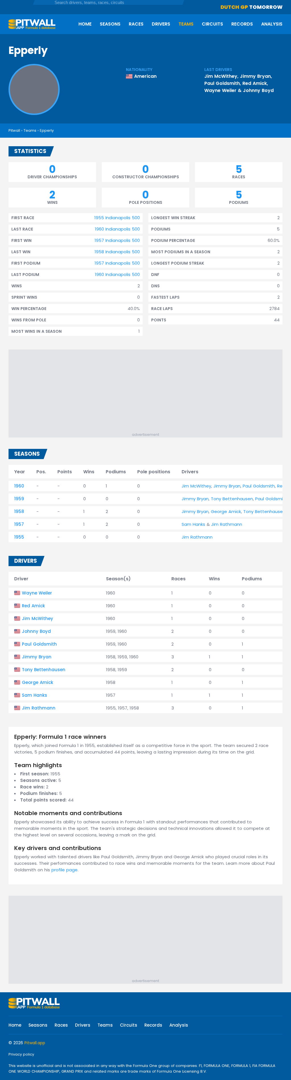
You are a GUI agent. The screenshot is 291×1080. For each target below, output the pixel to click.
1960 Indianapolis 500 (117, 229)
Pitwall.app (34, 1043)
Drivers (161, 24)
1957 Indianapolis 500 (117, 240)
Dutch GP (234, 7)
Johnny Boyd (258, 90)
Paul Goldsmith (222, 83)
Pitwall (14, 130)
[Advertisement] (148, 392)
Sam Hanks (193, 524)
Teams (186, 24)
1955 (19, 537)
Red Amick (254, 83)
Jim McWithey (220, 76)
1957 (19, 524)
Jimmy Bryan (255, 76)
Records (242, 24)
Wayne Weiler (220, 90)
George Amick (226, 511)
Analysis (271, 24)
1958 (19, 511)
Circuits (212, 24)
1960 (19, 486)
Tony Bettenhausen (232, 499)
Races (136, 24)
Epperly (47, 130)
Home (85, 24)
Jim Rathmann (226, 524)
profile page (64, 870)
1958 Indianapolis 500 (117, 252)
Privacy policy (21, 1054)
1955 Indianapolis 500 (117, 218)
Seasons (110, 24)
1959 (19, 499)
